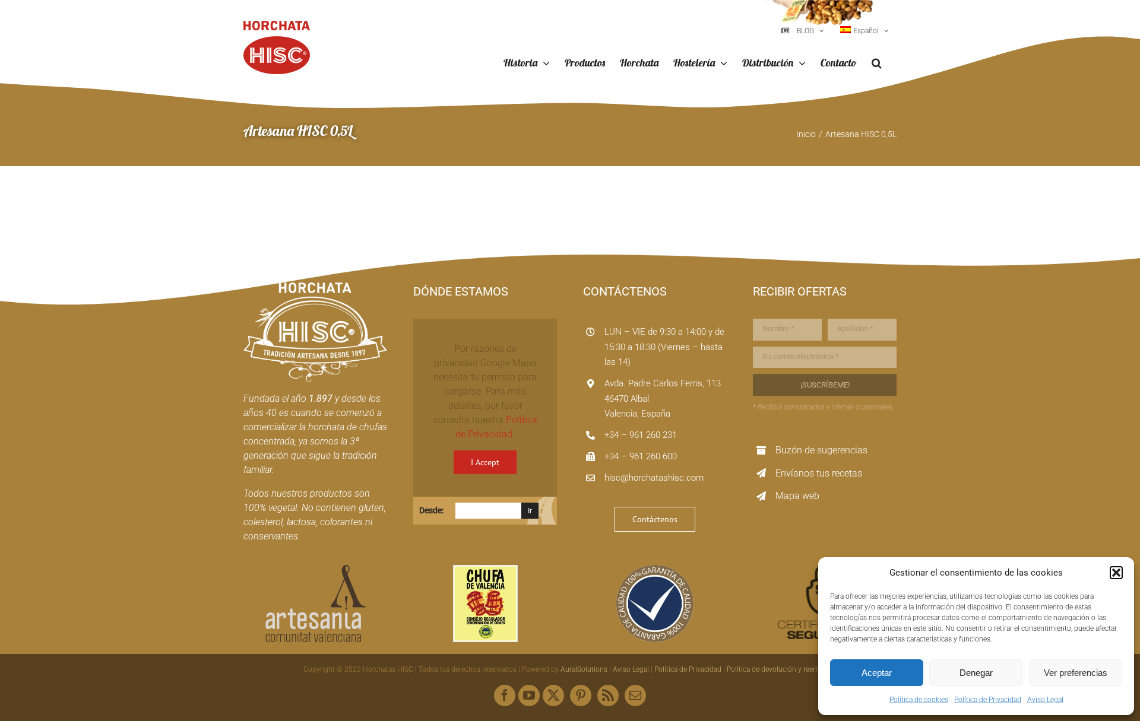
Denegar (976, 673)
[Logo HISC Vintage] (315, 287)
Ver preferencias (1075, 673)
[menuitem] (864, 31)
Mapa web (797, 495)
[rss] (608, 695)
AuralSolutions (583, 669)
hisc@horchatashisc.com (654, 477)
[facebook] (504, 695)
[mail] (635, 695)
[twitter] (553, 695)
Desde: (431, 510)
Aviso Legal (1045, 699)
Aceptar (877, 673)
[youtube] (529, 695)
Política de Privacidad (987, 699)
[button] (1116, 573)
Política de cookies (918, 699)
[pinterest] (580, 695)
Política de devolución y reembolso (782, 669)
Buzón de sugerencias (821, 450)
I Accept (485, 462)
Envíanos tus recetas (818, 473)
